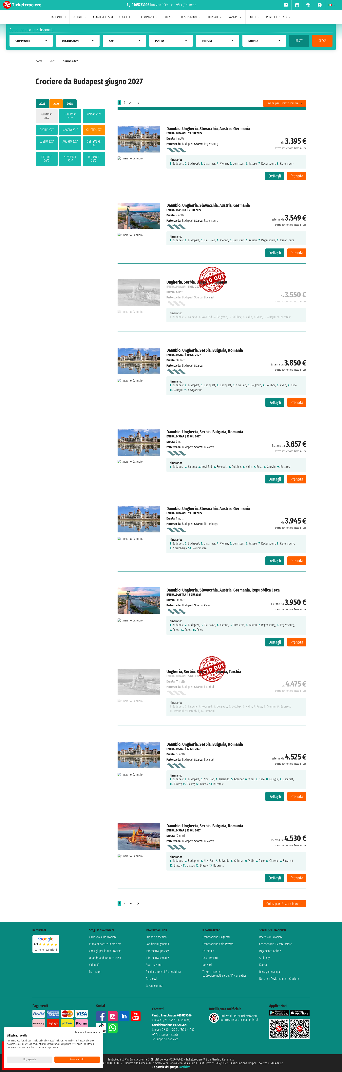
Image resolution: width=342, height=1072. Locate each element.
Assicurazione (154, 965)
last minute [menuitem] (58, 17)
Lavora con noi (154, 986)
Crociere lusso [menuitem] (103, 17)
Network (207, 965)
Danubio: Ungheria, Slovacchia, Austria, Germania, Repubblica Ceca (223, 590)
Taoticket (184, 1067)
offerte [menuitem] (78, 17)
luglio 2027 (47, 141)
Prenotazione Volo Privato (218, 944)
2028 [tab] (70, 103)
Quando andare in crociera (105, 958)
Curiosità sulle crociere (103, 937)
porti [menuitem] (252, 17)
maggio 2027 (70, 130)
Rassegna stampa (269, 972)
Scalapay (264, 958)
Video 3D (94, 965)
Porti (52, 61)
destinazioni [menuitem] (189, 17)
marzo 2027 (94, 114)
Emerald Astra (176, 210)
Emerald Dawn (176, 133)
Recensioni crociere (271, 937)
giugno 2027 (94, 130)
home (39, 61)
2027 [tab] (56, 104)
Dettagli (275, 176)
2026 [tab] (42, 103)
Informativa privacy (157, 951)
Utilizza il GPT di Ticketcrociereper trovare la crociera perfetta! (239, 1018)
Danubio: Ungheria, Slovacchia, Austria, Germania (208, 128)
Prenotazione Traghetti (216, 937)
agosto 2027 (70, 141)
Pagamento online (270, 951)
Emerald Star (175, 355)
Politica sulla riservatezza (87, 1032)
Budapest (187, 144)
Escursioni (95, 972)
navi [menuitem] (168, 17)
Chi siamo (208, 951)
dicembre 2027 (94, 159)
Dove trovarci (210, 958)
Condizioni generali (157, 944)
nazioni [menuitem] (233, 17)
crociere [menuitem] (125, 17)
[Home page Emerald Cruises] (176, 149)
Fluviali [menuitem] (213, 17)
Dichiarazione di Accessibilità (163, 972)
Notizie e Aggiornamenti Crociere (279, 979)
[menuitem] (285, 5)
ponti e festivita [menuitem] (276, 17)
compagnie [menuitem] (148, 17)
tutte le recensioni (46, 949)
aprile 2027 (47, 130)
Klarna (263, 965)
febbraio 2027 (70, 116)
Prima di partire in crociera (105, 944)
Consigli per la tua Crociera (105, 951)
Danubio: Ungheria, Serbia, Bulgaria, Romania (204, 350)
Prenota (297, 176)
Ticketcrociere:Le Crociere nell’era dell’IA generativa (224, 973)
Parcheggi (151, 979)
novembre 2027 (70, 159)
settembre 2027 (94, 143)
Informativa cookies (157, 958)
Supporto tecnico (156, 937)
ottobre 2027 (46, 159)
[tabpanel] (70, 138)
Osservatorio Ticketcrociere (275, 944)
